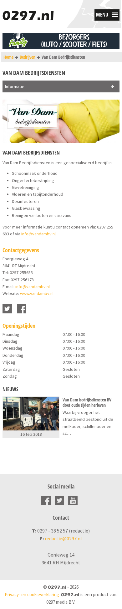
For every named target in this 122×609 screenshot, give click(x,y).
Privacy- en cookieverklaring (32, 594)
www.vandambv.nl (36, 293)
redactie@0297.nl (63, 538)
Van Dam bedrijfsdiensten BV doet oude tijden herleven (87, 402)
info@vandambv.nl (38, 234)
